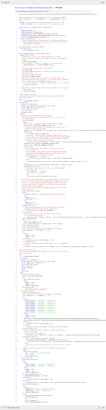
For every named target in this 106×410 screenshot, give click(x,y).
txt (99, 407)
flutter (17, 7)
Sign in (102, 2)
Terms (18, 407)
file (47, 11)
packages (30, 7)
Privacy (13, 407)
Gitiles (9, 407)
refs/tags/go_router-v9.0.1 (43, 7)
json (103, 407)
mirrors (23, 7)
